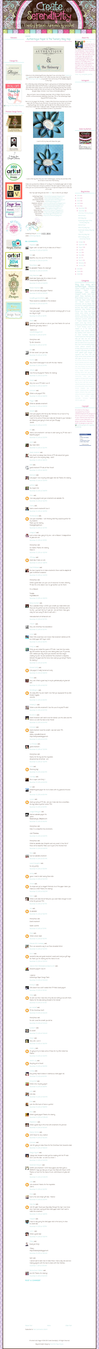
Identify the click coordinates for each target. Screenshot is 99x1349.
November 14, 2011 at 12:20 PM (38, 1160)
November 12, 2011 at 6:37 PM (38, 710)
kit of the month (86, 329)
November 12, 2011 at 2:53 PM (38, 438)
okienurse (33, 475)
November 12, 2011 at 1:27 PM (38, 345)
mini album (90, 292)
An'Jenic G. (33, 715)
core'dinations (78, 376)
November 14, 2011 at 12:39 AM (39, 1117)
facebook (77, 329)
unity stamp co (85, 313)
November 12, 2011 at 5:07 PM (38, 619)
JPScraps (32, 557)
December (81, 208)
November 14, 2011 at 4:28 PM (38, 1214)
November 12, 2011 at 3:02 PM (38, 448)
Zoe (31, 350)
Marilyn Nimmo (34, 1132)
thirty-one (85, 398)
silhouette (82, 392)
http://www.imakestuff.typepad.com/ (53, 210)
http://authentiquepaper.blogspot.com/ (54, 196)
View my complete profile (83, 74)
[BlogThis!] (44, 234)
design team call (88, 351)
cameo (76, 374)
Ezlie (31, 1102)
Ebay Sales (86, 441)
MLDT (93, 315)
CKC (94, 358)
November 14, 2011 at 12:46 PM (39, 1177)
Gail (31, 787)
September (82, 245)
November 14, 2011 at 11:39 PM (38, 1237)
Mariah (32, 380)
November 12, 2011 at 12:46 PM (39, 283)
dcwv (93, 296)
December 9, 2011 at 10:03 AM (38, 1276)
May (80, 255)
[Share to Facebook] (48, 234)
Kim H (31, 954)
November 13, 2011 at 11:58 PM (38, 1107)
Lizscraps (32, 777)
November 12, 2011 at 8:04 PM (38, 772)
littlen (31, 496)
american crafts (90, 347)
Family (80, 306)
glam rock (88, 378)
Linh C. (32, 1231)
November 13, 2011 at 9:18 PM (38, 1087)
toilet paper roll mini (81, 358)
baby (76, 339)
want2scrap (92, 398)
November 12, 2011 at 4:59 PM (38, 598)
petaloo (89, 306)
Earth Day (89, 362)
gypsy (92, 378)
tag (83, 341)
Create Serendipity (84, 437)
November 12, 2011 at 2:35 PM (38, 406)
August (81, 247)
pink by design (86, 304)
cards (93, 290)
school (94, 386)
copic (94, 374)
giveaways (78, 309)
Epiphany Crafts (82, 333)
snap (86, 392)
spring (93, 356)
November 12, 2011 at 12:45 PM (38, 271)
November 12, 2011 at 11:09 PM (38, 914)
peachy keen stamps (85, 384)
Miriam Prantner (35, 288)
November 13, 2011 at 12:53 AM (39, 980)
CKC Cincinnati (78, 360)
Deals (89, 315)
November (81, 211)
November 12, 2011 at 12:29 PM (39, 250)
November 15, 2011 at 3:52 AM (38, 1253)
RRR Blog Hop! (82, 218)
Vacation (77, 315)
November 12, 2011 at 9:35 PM (38, 836)
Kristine (32, 360)
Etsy (76, 306)
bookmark (93, 372)
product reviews (84, 386)
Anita (31, 767)
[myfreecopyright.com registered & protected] (85, 427)
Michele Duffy (34, 668)
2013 (78, 201)
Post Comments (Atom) (40, 1330)
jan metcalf (33, 1008)
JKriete (32, 884)
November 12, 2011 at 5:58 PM (38, 673)
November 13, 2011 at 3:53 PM (38, 1066)
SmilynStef (33, 1081)
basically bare (79, 308)
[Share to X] (46, 234)
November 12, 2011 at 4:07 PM (38, 528)
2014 (78, 198)
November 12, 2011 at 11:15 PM (38, 939)
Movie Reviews (81, 366)
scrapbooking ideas (84, 390)
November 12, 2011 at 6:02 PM (38, 686)
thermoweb (77, 398)
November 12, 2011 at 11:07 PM (38, 904)
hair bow (87, 339)
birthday (77, 349)
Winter (77, 347)
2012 (78, 203)
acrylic (89, 327)
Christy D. (33, 985)
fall (82, 378)
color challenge (89, 374)
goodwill (81, 352)
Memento (81, 364)
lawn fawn (85, 354)
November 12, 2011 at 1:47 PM (38, 355)
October (81, 242)
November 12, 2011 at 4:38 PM (38, 563)
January (81, 266)
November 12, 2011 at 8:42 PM (38, 782)
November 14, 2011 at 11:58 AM (38, 1148)
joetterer (32, 485)
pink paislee (78, 386)
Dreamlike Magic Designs (56, 1344)
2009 (78, 271)
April (80, 258)
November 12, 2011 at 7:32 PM (38, 762)
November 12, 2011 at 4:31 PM (38, 540)
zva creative (81, 343)
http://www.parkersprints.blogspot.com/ (54, 203)
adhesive (82, 347)
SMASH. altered (85, 368)
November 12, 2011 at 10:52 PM (38, 892)
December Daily (82, 362)
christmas (78, 304)
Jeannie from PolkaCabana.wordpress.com (42, 966)
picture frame (82, 356)
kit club (83, 380)
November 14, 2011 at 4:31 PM (38, 1227)
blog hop (38, 236)
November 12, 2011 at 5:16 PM (38, 642)
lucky (94, 380)
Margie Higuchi (34, 1153)
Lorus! (31, 634)
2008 (78, 274)
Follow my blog (85, 444)
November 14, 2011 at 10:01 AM (38, 1128)
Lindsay (32, 1071)
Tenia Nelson (33, 265)
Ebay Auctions (85, 296)
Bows (76, 345)
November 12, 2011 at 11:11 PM (38, 929)
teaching (77, 396)
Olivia (31, 1194)
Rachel (32, 321)
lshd (89, 294)
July (80, 250)
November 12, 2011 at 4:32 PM (38, 553)
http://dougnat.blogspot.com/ (53, 201)
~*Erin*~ (32, 624)
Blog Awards (90, 358)
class (79, 374)
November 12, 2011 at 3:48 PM (38, 491)
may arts (90, 284)
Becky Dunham (34, 603)
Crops (94, 360)
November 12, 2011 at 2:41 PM (38, 425)
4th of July (87, 343)
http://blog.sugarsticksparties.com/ (52, 214)
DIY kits (77, 362)
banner (82, 372)
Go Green (78, 335)
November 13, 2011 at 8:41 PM (38, 1076)
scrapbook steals (79, 331)
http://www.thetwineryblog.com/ (53, 215)
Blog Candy (79, 298)
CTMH (83, 360)
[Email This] (42, 234)
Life (91, 298)
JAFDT (89, 319)
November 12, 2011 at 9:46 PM (38, 849)
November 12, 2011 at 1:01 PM (38, 335)
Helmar (93, 362)
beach (86, 308)
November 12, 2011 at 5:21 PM (38, 663)
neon (94, 382)
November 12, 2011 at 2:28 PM (38, 396)
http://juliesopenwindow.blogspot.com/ (55, 200)
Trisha (31, 678)
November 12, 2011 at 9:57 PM (38, 859)
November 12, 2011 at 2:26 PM (38, 386)
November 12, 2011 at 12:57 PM (38, 304)
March (80, 260)
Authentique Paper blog (34, 79)
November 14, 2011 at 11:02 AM (38, 1138)
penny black (92, 384)
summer (84, 319)
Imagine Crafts (80, 294)
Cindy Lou (33, 647)
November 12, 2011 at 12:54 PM (38, 293)
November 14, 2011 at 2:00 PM (38, 1189)
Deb (31, 255)
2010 (78, 269)
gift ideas (81, 339)
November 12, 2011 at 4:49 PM (38, 575)
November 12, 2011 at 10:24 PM (38, 879)
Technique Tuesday (90, 337)
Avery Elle (92, 343)
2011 (78, 206)
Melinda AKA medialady (37, 944)
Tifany (31, 1241)
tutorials (87, 331)
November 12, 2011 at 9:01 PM (38, 807)
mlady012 (32, 1219)
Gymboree (85, 335)
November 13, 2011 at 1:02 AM (38, 990)
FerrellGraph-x (34, 690)
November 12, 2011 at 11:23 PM (38, 949)
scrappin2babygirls (35, 812)
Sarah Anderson (35, 453)
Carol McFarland (34, 568)
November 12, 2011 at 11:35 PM (38, 961)
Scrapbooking (83, 440)
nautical (91, 382)
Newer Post (28, 1326)
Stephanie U (33, 1122)
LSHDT (88, 300)
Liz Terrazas (33, 744)
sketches (93, 339)
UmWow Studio (89, 370)
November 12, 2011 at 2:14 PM (38, 366)
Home (49, 1326)
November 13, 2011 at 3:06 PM (38, 1044)
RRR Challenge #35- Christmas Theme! (84, 238)
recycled (90, 386)
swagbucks (92, 394)
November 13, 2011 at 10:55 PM (38, 1097)
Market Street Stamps (81, 317)
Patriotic (80, 368)
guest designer (88, 352)
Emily (88, 42)
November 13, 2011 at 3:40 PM (38, 1056)
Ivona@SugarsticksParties (37, 298)
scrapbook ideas (85, 388)
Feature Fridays (91, 333)
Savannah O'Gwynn (36, 1165)
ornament (77, 384)
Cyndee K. (33, 1028)
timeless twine (88, 341)
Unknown (33, 391)
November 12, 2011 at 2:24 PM (38, 376)
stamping (83, 315)
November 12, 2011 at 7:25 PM (38, 750)
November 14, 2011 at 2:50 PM (38, 1200)
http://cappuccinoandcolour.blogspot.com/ (52, 207)
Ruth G (32, 896)
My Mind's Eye (89, 366)
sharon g (32, 1048)
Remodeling (87, 345)
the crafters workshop (88, 396)
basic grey (87, 372)
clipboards (83, 374)
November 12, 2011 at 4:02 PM (38, 501)
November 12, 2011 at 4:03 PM (38, 511)
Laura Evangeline (35, 863)
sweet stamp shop (82, 289)
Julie (31, 1182)
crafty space (87, 376)
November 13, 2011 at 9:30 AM (38, 1013)
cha (84, 349)
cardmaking (92, 308)
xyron (84, 400)
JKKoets (32, 370)
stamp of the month (80, 394)
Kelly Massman (34, 276)
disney (94, 376)
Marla (31, 933)
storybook (87, 394)
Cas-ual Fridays (88, 360)
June (80, 252)
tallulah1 (32, 411)
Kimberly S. (33, 705)
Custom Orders (90, 302)
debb (31, 465)
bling (81, 349)
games (84, 378)
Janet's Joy (33, 1061)
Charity (32, 506)
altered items (81, 290)
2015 (78, 196)
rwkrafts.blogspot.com (36, 332)
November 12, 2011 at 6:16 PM (38, 700)
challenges (78, 292)
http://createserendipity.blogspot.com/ (53, 205)
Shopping (93, 345)
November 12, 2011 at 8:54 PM (38, 795)
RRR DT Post (82, 216)
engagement (78, 378)
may (76, 382)
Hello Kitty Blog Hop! (83, 228)
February (81, 263)
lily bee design (89, 380)
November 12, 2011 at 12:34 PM (38, 261)
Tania (31, 853)
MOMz (76, 364)
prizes (81, 323)
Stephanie (33, 245)
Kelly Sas (32, 1204)
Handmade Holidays (87, 325)
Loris (31, 1091)
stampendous (78, 341)
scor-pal (77, 388)
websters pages (78, 400)
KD (31, 430)
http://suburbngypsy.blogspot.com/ (54, 212)
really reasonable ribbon (85, 299)
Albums (91, 286)
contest (87, 349)
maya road (87, 311)
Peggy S (32, 401)
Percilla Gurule (34, 516)
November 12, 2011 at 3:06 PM (38, 460)
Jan (31, 909)
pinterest (89, 356)
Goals (79, 345)
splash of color (91, 392)
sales (94, 329)
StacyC (32, 1038)
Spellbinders (92, 335)
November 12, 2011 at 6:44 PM (38, 723)
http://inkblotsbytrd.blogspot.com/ (53, 198)
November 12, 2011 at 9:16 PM (38, 822)
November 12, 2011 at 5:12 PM (38, 630)
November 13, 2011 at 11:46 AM (38, 1033)
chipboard (85, 321)
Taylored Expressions (80, 337)
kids (80, 380)
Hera (50, 193)
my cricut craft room (83, 382)
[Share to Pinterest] (50, 234)
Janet (31, 442)
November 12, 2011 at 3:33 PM (38, 481)
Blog (83, 309)
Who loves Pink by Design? (85, 213)
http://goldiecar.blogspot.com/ (53, 208)
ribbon (93, 304)
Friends (93, 306)
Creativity (86, 298)
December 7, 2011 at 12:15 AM (38, 1266)
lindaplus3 (33, 533)
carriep (32, 874)
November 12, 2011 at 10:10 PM (38, 869)
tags (85, 323)
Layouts (93, 300)
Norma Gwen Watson (36, 1271)
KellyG (31, 995)
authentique (32, 236)
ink (94, 378)
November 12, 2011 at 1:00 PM (38, 316)
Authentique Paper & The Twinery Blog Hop (48, 39)
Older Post (69, 1326)
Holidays (92, 289)
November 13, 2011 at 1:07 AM (38, 1003)
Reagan (93, 313)
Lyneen (32, 799)
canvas (93, 327)
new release (79, 302)
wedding (84, 306)
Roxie (31, 1112)
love (82, 311)
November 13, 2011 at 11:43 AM (38, 1023)
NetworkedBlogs (83, 434)
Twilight (81, 370)
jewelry (76, 380)
